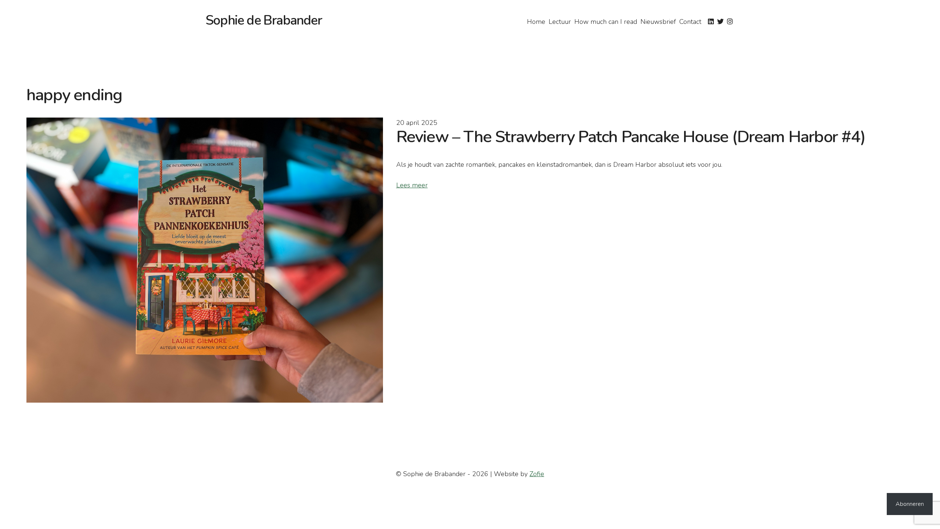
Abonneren (910, 504)
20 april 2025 (416, 122)
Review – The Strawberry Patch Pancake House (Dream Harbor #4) (630, 137)
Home (536, 21)
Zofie (536, 473)
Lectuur (560, 21)
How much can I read (605, 21)
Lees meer (412, 185)
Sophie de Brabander (264, 20)
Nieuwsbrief (658, 21)
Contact (690, 21)
